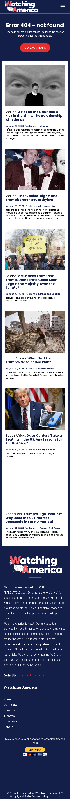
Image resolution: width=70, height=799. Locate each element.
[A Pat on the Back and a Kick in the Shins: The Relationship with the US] (35, 85)
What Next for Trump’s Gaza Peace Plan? (28, 360)
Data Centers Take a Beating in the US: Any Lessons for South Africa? (33, 439)
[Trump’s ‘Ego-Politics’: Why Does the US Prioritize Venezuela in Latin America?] (35, 487)
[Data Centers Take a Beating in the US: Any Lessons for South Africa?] (35, 409)
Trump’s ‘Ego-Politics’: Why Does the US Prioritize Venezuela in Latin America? (33, 518)
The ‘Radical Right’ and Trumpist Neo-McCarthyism (31, 198)
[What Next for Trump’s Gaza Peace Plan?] (35, 332)
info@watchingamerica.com (34, 675)
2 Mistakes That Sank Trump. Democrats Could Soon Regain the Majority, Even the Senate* (31, 282)
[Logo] (30, 7)
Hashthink (54, 796)
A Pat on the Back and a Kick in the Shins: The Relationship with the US (33, 116)
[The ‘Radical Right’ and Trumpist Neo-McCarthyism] (35, 169)
